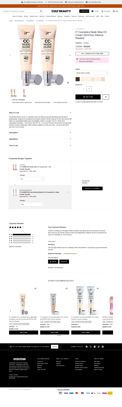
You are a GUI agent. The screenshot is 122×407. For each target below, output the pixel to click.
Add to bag (23, 332)
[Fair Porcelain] (98, 79)
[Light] (103, 79)
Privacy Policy (79, 363)
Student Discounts (99, 367)
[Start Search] (41, 11)
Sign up (54, 346)
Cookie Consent (13, 374)
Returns (39, 367)
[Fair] (82, 79)
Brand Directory (19, 20)
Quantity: (79, 84)
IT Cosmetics (30, 20)
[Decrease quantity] (78, 88)
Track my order (41, 369)
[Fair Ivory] (88, 79)
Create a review (15, 246)
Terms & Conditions (80, 361)
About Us (58, 361)
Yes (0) (54, 261)
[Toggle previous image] (10, 55)
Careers (58, 363)
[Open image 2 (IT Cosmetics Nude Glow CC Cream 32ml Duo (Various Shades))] (24, 93)
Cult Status (97, 361)
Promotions (97, 363)
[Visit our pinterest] (103, 347)
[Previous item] (10, 311)
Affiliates (96, 365)
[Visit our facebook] (87, 347)
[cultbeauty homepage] (61, 11)
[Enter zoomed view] (68, 83)
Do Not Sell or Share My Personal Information (18, 377)
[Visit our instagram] (95, 347)
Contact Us (40, 361)
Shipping (39, 365)
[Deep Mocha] (77, 79)
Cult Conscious (60, 365)
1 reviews (86, 43)
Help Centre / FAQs (42, 363)
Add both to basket (92, 188)
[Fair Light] (93, 79)
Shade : (77, 69)
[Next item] (111, 311)
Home (11, 20)
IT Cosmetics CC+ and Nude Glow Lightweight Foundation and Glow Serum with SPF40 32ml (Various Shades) (23, 319)
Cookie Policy (79, 365)
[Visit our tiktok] (99, 347)
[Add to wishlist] (106, 96)
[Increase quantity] (89, 88)
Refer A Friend (98, 369)
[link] (105, 11)
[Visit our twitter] (91, 347)
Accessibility (78, 369)
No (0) (65, 261)
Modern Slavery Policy (81, 367)
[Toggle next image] (70, 55)
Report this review (55, 267)
